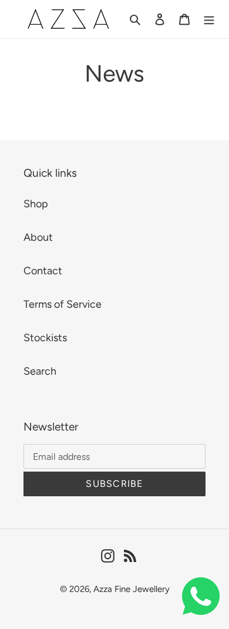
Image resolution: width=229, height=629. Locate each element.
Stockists (45, 337)
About (38, 237)
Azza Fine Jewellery (131, 589)
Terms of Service (62, 304)
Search (39, 371)
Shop (35, 203)
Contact (42, 270)
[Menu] (209, 19)
